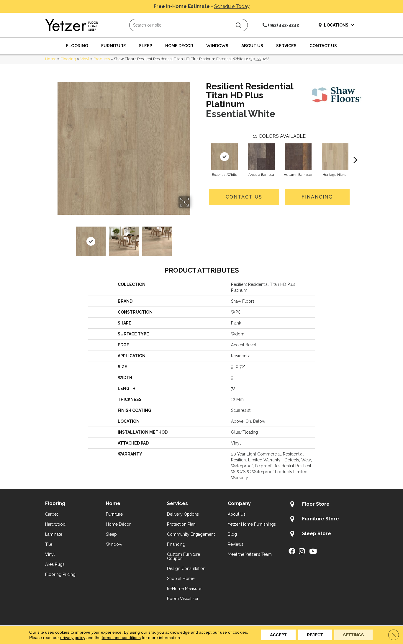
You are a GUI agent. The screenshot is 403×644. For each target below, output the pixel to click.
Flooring (68, 58)
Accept (278, 634)
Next (194, 238)
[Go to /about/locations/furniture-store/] (323, 519)
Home (50, 58)
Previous (53, 238)
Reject (315, 634)
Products (102, 58)
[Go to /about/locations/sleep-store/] (323, 534)
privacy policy (72, 637)
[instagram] (302, 551)
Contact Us (244, 197)
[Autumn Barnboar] (298, 156)
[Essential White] (224, 156)
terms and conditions (121, 637)
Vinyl (84, 58)
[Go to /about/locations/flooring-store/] (323, 505)
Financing (317, 197)
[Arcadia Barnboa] (261, 156)
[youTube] (313, 551)
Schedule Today (232, 6)
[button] (238, 25)
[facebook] (292, 551)
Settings (353, 634)
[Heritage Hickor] (335, 156)
